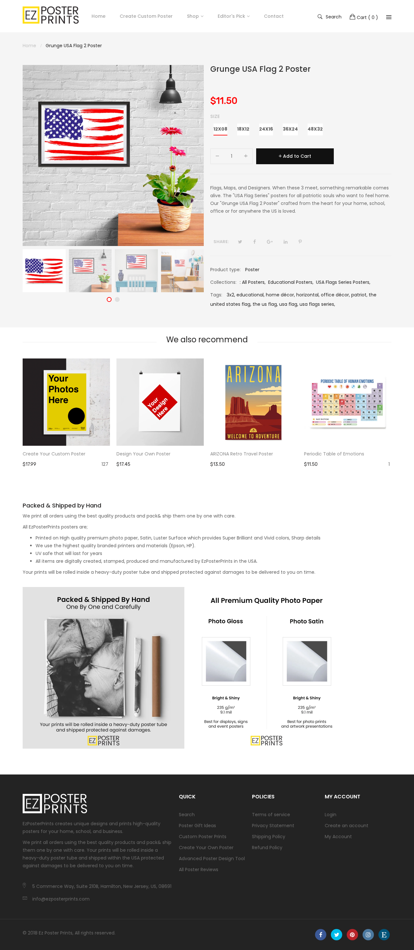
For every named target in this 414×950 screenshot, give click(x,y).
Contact (274, 16)
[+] (245, 157)
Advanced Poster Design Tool (212, 858)
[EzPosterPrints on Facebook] (320, 934)
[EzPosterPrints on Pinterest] (352, 934)
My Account (338, 836)
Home (98, 16)
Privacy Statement (273, 825)
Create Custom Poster (146, 16)
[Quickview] (108, 434)
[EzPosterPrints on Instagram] (368, 934)
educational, (250, 295)
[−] (217, 157)
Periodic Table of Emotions (334, 454)
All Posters (253, 282)
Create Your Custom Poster (54, 454)
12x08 (220, 129)
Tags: (216, 295)
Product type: (225, 269)
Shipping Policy (268, 836)
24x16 (266, 129)
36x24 (290, 129)
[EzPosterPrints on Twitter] (336, 934)
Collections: (223, 282)
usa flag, (288, 304)
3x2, (231, 295)
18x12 (243, 129)
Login (330, 814)
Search (334, 16)
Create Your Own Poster (206, 847)
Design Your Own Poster (143, 454)
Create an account (346, 825)
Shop (193, 16)
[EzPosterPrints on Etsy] (384, 934)
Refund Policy (267, 847)
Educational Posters (290, 282)
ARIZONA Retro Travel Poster (241, 454)
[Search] (388, 17)
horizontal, (308, 295)
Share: (221, 242)
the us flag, (265, 304)
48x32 (315, 129)
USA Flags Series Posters (342, 282)
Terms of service (271, 814)
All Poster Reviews (198, 869)
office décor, (335, 295)
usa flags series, (317, 304)
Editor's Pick (231, 16)
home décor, (280, 295)
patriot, (359, 295)
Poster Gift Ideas (197, 825)
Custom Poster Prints (202, 836)
